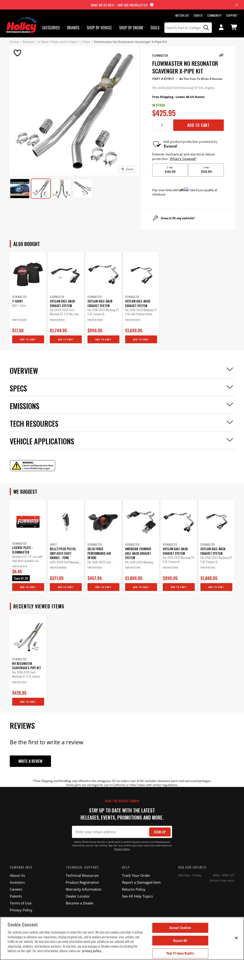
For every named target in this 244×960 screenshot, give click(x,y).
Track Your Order (136, 875)
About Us (17, 875)
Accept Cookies (180, 927)
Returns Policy (133, 889)
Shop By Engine (131, 28)
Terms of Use (20, 903)
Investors (17, 882)
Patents (16, 896)
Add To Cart (198, 125)
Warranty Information (84, 889)
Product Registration (82, 882)
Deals (155, 28)
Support (232, 15)
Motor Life (182, 15)
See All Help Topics (137, 896)
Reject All (180, 940)
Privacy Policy (122, 849)
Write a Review (30, 761)
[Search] (206, 27)
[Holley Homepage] (21, 20)
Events (198, 15)
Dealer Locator (78, 896)
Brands (73, 28)
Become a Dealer (80, 903)
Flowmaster (160, 55)
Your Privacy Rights (180, 953)
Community (214, 15)
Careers (16, 889)
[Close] (236, 938)
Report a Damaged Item (141, 882)
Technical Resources (82, 875)
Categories (51, 28)
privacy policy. (92, 950)
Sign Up (160, 831)
